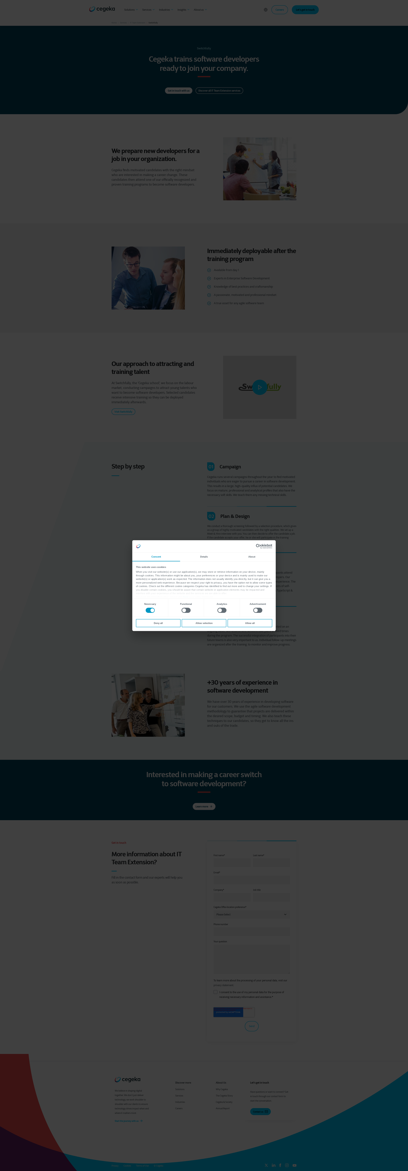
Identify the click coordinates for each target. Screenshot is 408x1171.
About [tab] (251, 556)
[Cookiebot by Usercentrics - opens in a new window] (258, 546)
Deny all (158, 623)
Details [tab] (204, 556)
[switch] (186, 610)
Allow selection (204, 623)
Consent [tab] (156, 556)
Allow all (250, 623)
